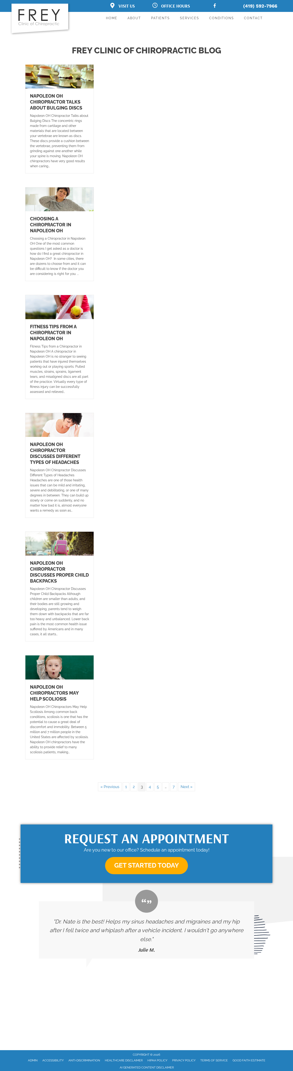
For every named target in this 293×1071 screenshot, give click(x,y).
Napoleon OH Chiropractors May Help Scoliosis (54, 693)
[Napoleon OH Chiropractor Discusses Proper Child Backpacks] (59, 543)
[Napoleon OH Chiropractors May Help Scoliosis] (59, 667)
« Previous (109, 786)
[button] (146, 865)
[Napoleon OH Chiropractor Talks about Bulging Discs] (59, 76)
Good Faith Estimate (249, 1060)
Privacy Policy (183, 1060)
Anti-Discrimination (84, 1060)
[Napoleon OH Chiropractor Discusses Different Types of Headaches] (59, 424)
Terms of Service (214, 1060)
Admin (33, 1060)
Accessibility (53, 1060)
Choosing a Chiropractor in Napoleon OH (50, 224)
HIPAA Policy (157, 1060)
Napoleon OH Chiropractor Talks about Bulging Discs (56, 102)
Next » (187, 786)
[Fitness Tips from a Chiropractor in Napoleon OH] (59, 306)
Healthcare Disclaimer (124, 1060)
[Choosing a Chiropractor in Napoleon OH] (59, 199)
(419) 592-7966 (260, 6)
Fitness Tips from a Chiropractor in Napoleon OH (53, 332)
